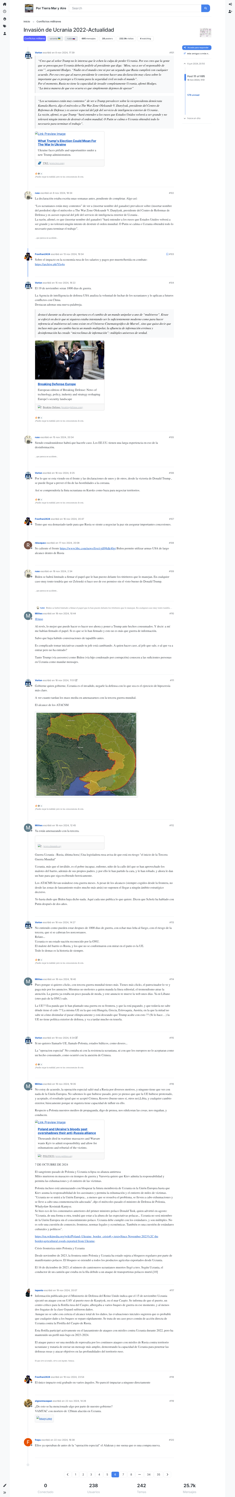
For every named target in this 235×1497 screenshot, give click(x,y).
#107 (171, 518)
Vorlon (38, 52)
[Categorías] (4, 4)
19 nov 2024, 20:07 (67, 1290)
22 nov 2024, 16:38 (64, 1439)
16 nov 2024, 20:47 (73, 518)
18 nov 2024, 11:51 (64, 680)
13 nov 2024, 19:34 (73, 254)
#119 (171, 1400)
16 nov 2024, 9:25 (65, 472)
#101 (171, 52)
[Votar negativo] (165, 183)
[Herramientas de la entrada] (171, 183)
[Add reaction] (148, 183)
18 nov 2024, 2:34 (62, 571)
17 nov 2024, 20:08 (69, 542)
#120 (171, 1439)
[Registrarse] (230, 11)
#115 (171, 1037)
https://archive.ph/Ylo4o (50, 264)
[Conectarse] (230, 4)
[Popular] (4, 19)
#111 (172, 680)
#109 (171, 571)
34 (149, 1474)
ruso (37, 193)
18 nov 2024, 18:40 (66, 979)
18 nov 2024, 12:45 (66, 825)
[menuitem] (230, 4)
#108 (171, 542)
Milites (38, 613)
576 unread (193, 95)
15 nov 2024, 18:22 (65, 282)
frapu (38, 1439)
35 (158, 1474)
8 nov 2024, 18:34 (62, 193)
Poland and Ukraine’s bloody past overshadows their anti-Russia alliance (67, 1131)
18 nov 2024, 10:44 (66, 613)
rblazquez (40, 542)
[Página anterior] (68, 1474)
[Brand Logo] (29, 8)
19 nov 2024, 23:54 (73, 1377)
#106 (171, 472)
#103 (171, 254)
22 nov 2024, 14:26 (75, 1400)
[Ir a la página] (140, 1474)
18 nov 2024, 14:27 (65, 922)
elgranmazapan (43, 1400)
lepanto (39, 1290)
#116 (171, 1084)
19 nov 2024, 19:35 (66, 1084)
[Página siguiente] (167, 1474)
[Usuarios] (4, 34)
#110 (171, 613)
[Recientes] (4, 11)
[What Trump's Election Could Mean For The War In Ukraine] (69, 133)
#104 (171, 282)
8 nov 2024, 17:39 (64, 52)
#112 (171, 825)
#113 (171, 922)
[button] (4, 1485)
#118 (171, 1377)
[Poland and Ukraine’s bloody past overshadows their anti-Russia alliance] (69, 1122)
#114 (171, 979)
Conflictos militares (34, 38)
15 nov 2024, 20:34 (63, 437)
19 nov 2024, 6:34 (65, 1037)
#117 (172, 1290)
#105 (171, 437)
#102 (171, 193)
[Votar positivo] (154, 183)
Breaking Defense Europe (57, 384)
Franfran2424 (42, 254)
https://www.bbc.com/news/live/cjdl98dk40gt (88, 548)
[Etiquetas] (4, 26)
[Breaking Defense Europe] (69, 360)
